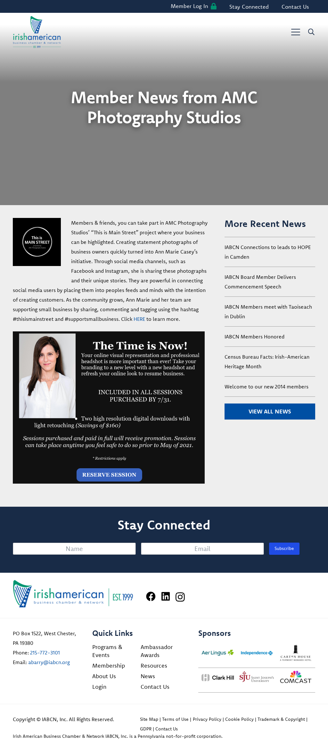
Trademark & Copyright (281, 719)
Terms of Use (175, 719)
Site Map (149, 719)
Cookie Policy (239, 719)
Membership (108, 665)
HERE (139, 319)
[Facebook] (151, 596)
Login (99, 686)
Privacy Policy (207, 719)
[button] (295, 32)
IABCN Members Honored (254, 336)
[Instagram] (180, 597)
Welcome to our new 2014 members (266, 386)
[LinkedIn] (165, 596)
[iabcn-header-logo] (37, 32)
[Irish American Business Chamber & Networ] (73, 594)
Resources (154, 665)
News (148, 676)
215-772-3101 (45, 652)
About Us (104, 676)
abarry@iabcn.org (49, 662)
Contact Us (155, 686)
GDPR (146, 729)
